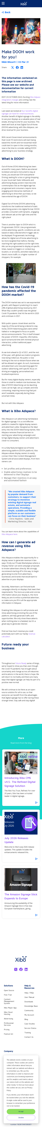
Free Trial (8, 995)
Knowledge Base (31, 1006)
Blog (26, 1019)
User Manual (29, 997)
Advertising (8, 1019)
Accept (21, 1111)
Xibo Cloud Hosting (8, 1013)
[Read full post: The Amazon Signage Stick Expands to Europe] (21, 879)
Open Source (9, 990)
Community (29, 1010)
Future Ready (20, 663)
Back (7, 12)
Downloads (28, 1002)
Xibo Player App (10, 1008)
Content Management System (9, 1001)
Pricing (6, 1029)
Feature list (8, 1034)
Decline (21, 1117)
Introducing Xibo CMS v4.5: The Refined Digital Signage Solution (19, 781)
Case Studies (29, 1024)
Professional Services (8, 1024)
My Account (29, 1015)
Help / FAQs (29, 993)
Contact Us (28, 1037)
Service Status (30, 1028)
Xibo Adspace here (9, 534)
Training (27, 1033)
